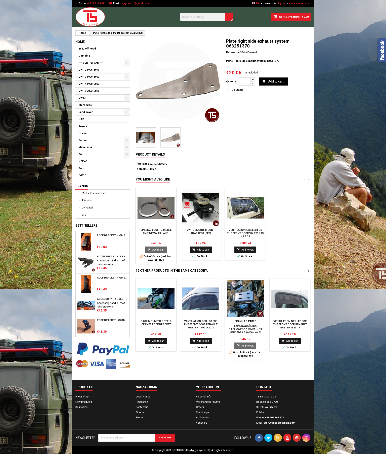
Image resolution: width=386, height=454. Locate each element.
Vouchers (201, 422)
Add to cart (272, 81)
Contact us (142, 407)
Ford (81, 168)
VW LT (82, 97)
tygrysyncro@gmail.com (135, 3)
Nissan (83, 133)
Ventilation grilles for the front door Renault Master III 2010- (290, 324)
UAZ (81, 119)
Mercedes (85, 104)
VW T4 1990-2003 (89, 83)
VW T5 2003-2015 (89, 90)
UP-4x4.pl (87, 207)
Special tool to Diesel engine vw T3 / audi (156, 231)
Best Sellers (86, 225)
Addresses (202, 417)
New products (83, 401)
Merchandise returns (208, 401)
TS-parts (86, 200)
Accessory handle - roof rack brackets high (112, 256)
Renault (83, 140)
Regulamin (142, 401)
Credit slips (202, 412)
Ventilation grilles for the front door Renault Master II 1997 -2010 (201, 324)
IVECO (82, 175)
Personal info (203, 396)
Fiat (81, 154)
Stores (139, 417)
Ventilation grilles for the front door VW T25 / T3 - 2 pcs (245, 233)
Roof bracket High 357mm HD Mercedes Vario (112, 235)
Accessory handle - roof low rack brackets (112, 299)
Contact (264, 387)
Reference (233, 52)
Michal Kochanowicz (93, 193)
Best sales (81, 407)
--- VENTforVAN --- (91, 62)
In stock (141, 168)
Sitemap (140, 412)
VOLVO (83, 161)
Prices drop (82, 396)
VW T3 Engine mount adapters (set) (201, 231)
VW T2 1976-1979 (89, 69)
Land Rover (86, 112)
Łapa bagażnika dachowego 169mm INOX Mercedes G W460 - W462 (245, 329)
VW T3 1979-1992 (89, 76)
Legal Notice (143, 396)
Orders (200, 407)
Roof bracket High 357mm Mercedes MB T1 (112, 277)
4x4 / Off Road (87, 48)
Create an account (299, 3)
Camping (84, 55)
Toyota (83, 126)
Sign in (281, 3)
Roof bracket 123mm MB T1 (112, 320)
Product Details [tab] (150, 154)
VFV (83, 214)
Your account (208, 387)
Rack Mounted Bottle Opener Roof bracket (156, 323)
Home (80, 42)
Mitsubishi (85, 147)
